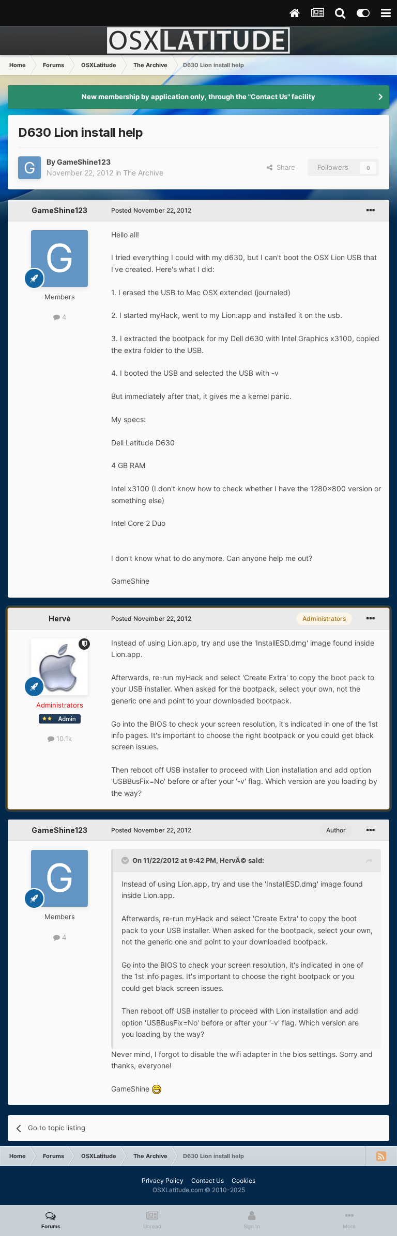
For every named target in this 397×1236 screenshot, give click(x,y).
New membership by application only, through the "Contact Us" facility (198, 96)
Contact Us (207, 1180)
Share (283, 167)
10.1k (63, 738)
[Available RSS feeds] (381, 1156)
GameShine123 (84, 161)
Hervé (60, 618)
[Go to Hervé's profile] (59, 666)
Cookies (243, 1180)
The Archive (143, 172)
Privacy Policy (163, 1180)
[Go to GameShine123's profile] (29, 167)
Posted (151, 210)
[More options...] (370, 210)
